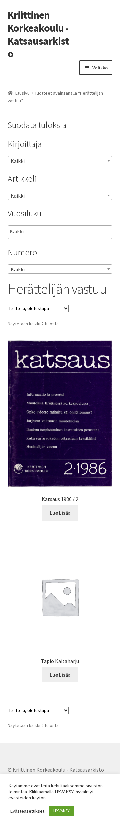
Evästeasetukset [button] (27, 811)
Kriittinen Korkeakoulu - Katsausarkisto (38, 34)
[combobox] (60, 160)
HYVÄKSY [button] (61, 811)
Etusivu (22, 93)
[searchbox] (43, 231)
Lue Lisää (60, 512)
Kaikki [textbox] (18, 161)
